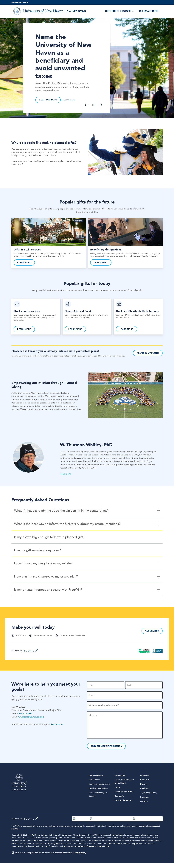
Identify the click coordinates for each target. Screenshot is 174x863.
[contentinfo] (87, 68)
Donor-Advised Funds (124, 791)
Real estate (119, 796)
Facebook (144, 788)
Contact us (145, 779)
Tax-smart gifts (120, 775)
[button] (86, 104)
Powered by (16, 650)
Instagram (144, 797)
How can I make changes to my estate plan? (46, 576)
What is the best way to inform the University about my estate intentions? (67, 524)
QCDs (117, 787)
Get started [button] (152, 630)
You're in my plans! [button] (148, 353)
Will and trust (94, 779)
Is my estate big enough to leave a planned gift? (49, 537)
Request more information (106, 746)
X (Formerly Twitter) (148, 792)
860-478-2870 (25, 713)
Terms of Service (87, 846)
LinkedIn (144, 801)
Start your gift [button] (48, 99)
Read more (65, 473)
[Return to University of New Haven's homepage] (20, 781)
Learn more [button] (69, 99)
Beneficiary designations (99, 784)
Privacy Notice (103, 846)
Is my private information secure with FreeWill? (48, 589)
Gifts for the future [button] (118, 11)
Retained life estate (123, 800)
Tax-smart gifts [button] (148, 11)
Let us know (57, 724)
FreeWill (30, 818)
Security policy (80, 852)
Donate (143, 784)
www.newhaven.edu (18, 2)
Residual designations (98, 788)
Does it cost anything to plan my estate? (43, 563)
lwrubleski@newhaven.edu (31, 716)
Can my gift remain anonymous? (37, 550)
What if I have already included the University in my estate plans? (61, 510)
